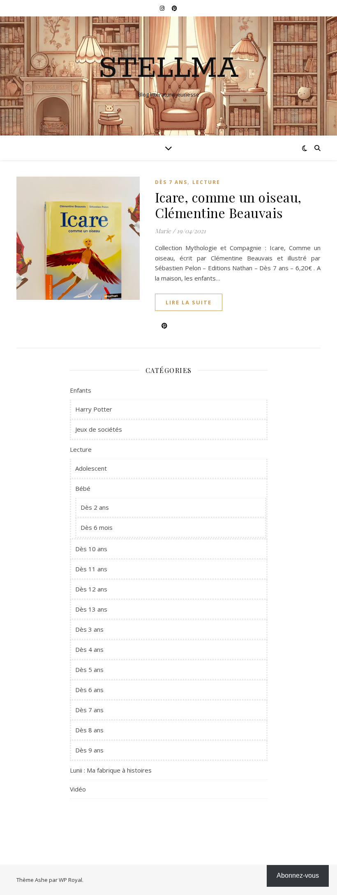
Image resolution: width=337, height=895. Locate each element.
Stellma (169, 69)
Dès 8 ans (89, 730)
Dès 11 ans (91, 569)
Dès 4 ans (89, 649)
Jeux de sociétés (98, 429)
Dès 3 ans (89, 629)
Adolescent (91, 468)
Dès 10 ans (91, 549)
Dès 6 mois (97, 527)
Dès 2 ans (95, 507)
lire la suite (189, 302)
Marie (163, 231)
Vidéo (78, 789)
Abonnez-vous (298, 875)
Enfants (80, 390)
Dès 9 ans (89, 750)
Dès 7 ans (171, 182)
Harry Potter (93, 409)
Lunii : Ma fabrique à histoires (111, 770)
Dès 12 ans (91, 589)
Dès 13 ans (91, 609)
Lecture (206, 182)
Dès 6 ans (89, 690)
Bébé (82, 488)
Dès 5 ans (89, 669)
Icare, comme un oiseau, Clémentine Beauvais (228, 204)
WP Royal (70, 879)
